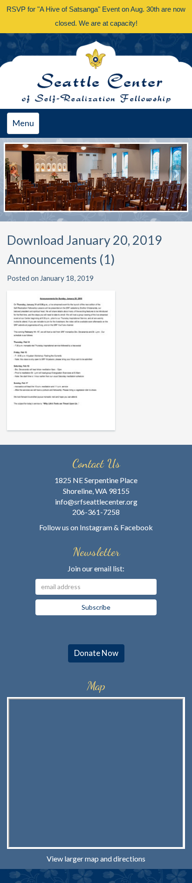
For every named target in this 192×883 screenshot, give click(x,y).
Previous (15, 173)
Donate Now (96, 653)
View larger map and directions (96, 858)
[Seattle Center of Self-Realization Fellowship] (96, 71)
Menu (25, 125)
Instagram (96, 527)
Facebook (136, 527)
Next (176, 173)
